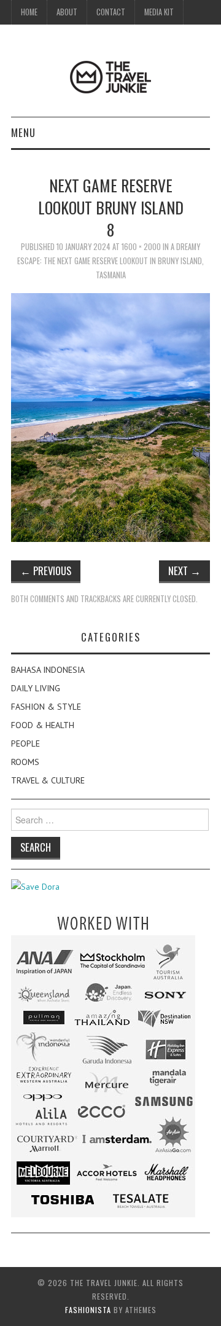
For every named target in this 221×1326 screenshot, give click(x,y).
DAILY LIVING (35, 688)
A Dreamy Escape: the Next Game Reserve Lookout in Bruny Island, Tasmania (110, 260)
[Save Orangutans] (35, 886)
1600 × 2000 (141, 247)
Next (184, 570)
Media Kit (159, 12)
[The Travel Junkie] (110, 76)
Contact (110, 12)
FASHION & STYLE (46, 706)
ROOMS (25, 761)
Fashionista (88, 1310)
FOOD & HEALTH (42, 725)
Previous (45, 570)
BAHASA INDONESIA (48, 669)
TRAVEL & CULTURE (48, 780)
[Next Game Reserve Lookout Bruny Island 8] (110, 416)
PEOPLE (25, 743)
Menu (23, 132)
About (66, 12)
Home (29, 12)
